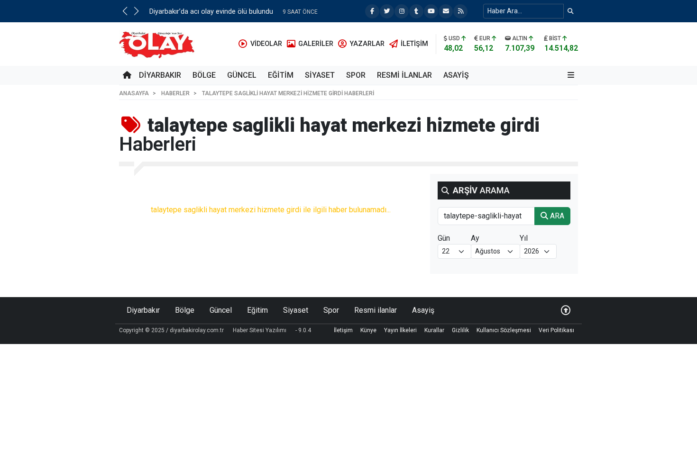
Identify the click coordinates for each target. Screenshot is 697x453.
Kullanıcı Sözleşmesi (504, 330)
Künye (368, 330)
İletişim (343, 330)
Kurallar (434, 330)
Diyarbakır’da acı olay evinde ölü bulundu (211, 12)
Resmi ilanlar (404, 75)
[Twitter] (387, 11)
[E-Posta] (446, 11)
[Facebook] (372, 11)
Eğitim (280, 75)
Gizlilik (460, 330)
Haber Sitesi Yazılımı (259, 330)
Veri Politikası (556, 330)
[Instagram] (401, 11)
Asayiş (456, 75)
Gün (444, 238)
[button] (124, 10)
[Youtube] (431, 11)
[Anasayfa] (127, 75)
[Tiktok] (416, 11)
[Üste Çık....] (565, 310)
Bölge (204, 75)
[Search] (570, 11)
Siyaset (320, 75)
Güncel (242, 75)
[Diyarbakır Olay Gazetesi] (158, 43)
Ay (475, 238)
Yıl (524, 238)
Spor (356, 75)
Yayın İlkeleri (400, 330)
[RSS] (460, 11)
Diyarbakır (160, 75)
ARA (556, 215)
